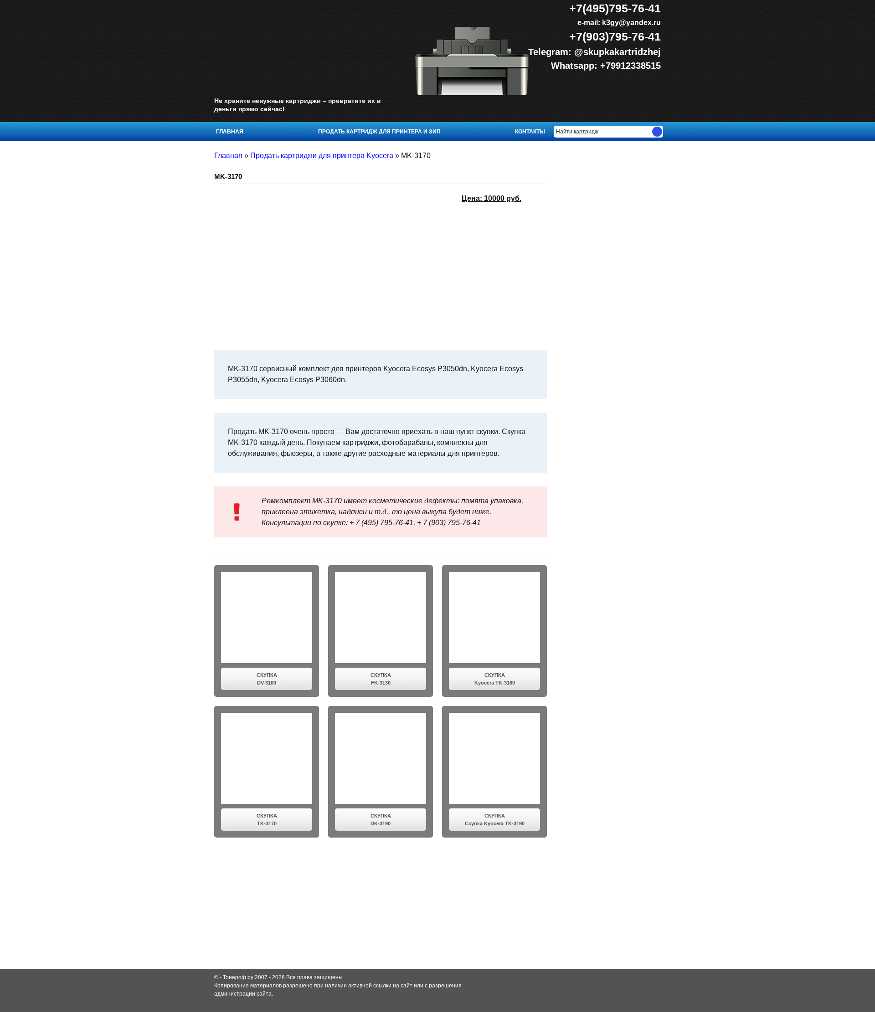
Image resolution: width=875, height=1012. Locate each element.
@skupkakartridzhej (617, 52)
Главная (229, 131)
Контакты (530, 131)
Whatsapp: (575, 66)
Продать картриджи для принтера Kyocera (321, 155)
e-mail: (618, 22)
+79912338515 (630, 66)
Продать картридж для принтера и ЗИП (379, 131)
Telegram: (551, 52)
